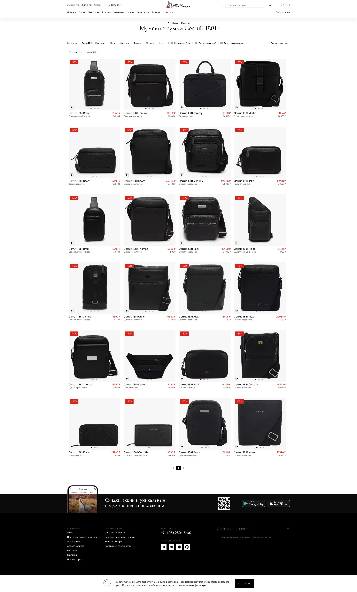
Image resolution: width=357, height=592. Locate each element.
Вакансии (72, 554)
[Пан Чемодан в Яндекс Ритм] (187, 547)
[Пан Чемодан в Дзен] (179, 547)
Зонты (130, 12)
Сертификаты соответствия (82, 537)
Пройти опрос (74, 559)
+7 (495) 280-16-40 (176, 532)
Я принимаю (246, 537)
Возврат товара (113, 541)
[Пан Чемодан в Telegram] (164, 547)
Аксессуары (143, 12)
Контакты (72, 550)
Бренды (156, 12)
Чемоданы (93, 12)
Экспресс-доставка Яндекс (120, 537)
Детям (97, 4)
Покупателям (283, 12)
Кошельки (119, 12)
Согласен (244, 583)
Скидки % (168, 12)
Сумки (82, 12)
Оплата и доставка (115, 532)
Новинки (71, 12)
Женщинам (73, 4)
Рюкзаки (106, 12)
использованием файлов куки (192, 585)
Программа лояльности (118, 545)
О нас (70, 532)
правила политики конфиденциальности (252, 537)
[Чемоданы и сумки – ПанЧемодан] (178, 4)
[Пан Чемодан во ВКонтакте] (171, 547)
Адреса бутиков (75, 545)
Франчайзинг (74, 541)
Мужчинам (86, 4)
